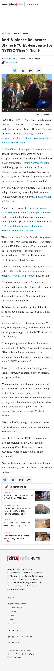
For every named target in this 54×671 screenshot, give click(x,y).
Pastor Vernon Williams (36, 162)
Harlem (6, 33)
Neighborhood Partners (17, 603)
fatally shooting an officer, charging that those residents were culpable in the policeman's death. (26, 137)
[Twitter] (9, 636)
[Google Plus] (22, 636)
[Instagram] (27, 636)
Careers (11, 619)
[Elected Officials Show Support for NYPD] (27, 91)
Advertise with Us (15, 607)
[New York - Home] (16, 4)
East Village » (10, 520)
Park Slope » (10, 492)
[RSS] (31, 636)
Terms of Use (13, 650)
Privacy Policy (25, 650)
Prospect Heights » (13, 505)
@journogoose (11, 62)
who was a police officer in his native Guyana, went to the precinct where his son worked (27, 271)
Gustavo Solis (10, 58)
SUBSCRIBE (17, 642)
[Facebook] (13, 636)
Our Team (12, 615)
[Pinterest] (17, 636)
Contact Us (12, 611)
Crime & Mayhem (20, 33)
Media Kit (11, 623)
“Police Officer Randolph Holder (20, 149)
